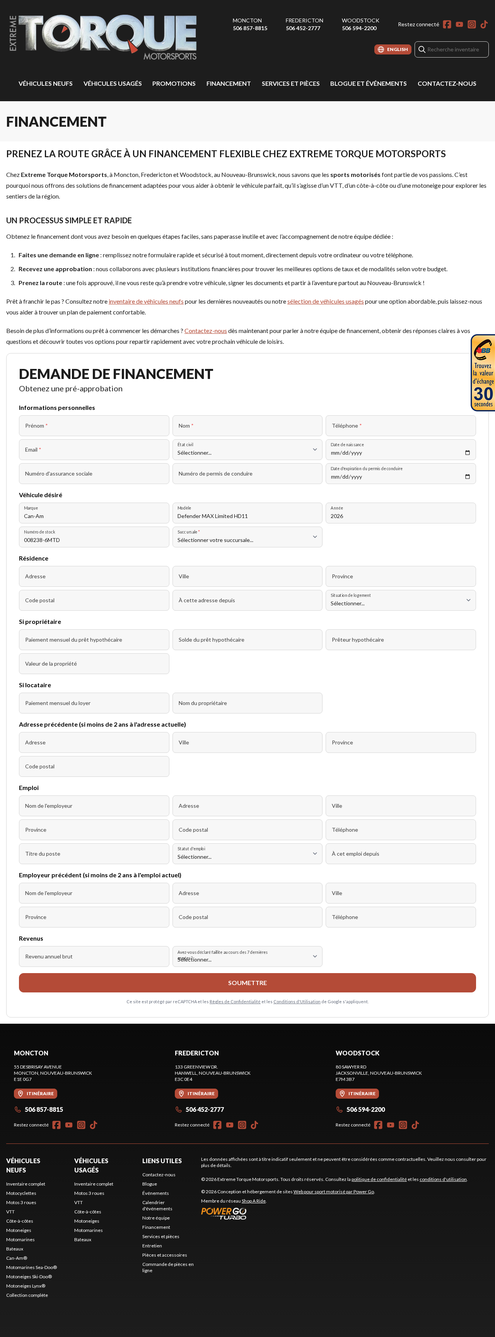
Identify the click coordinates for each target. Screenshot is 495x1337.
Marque (31, 507)
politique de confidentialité (379, 1179)
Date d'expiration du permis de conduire (367, 468)
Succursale (189, 531)
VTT (10, 1212)
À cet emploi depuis (355, 853)
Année (337, 507)
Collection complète (27, 1295)
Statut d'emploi (191, 848)
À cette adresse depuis (207, 600)
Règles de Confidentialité (235, 1001)
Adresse (35, 576)
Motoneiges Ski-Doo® (29, 1276)
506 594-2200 (359, 28)
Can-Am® (16, 1258)
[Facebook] (447, 24)
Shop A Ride (254, 1201)
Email (33, 449)
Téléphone (347, 425)
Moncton (247, 20)
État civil (185, 444)
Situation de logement (351, 595)
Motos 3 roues (21, 1202)
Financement (229, 83)
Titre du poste (42, 853)
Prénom (36, 425)
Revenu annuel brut (49, 956)
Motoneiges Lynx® (25, 1286)
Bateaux (14, 1249)
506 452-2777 (303, 28)
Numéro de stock (39, 531)
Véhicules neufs (46, 83)
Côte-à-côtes (19, 1221)
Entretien (152, 1246)
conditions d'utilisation (443, 1179)
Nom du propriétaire (203, 703)
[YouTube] (459, 24)
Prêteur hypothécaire (358, 639)
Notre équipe (156, 1218)
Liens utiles (162, 1160)
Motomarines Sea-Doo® (31, 1267)
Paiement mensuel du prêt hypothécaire (73, 639)
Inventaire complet (25, 1184)
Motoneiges (18, 1230)
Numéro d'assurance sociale (58, 473)
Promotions (174, 83)
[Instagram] (471, 24)
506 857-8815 (250, 28)
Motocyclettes (21, 1193)
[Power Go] (288, 1213)
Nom (186, 425)
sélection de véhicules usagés (325, 301)
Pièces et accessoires (164, 1255)
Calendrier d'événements (157, 1205)
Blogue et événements (368, 83)
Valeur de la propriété (51, 663)
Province (342, 576)
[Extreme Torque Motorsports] (103, 37)
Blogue (149, 1184)
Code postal (40, 600)
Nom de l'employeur (48, 805)
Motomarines (20, 1239)
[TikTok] (484, 24)
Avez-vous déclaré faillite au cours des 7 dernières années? (223, 955)
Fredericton (304, 20)
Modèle (184, 507)
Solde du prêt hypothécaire (211, 639)
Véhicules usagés (113, 83)
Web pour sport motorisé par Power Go (334, 1191)
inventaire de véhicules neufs (146, 301)
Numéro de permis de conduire (216, 473)
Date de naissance (347, 444)
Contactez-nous (447, 83)
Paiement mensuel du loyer (57, 703)
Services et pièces (291, 83)
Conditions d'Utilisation (297, 1001)
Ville (184, 576)
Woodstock (360, 20)
